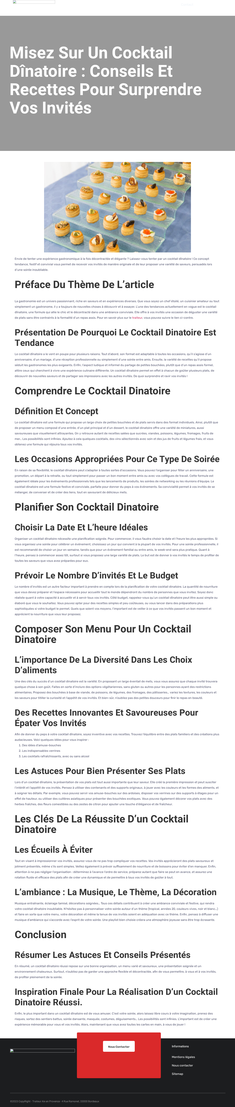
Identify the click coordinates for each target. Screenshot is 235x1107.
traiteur (137, 317)
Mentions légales (183, 1057)
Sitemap (177, 1074)
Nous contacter (182, 1065)
